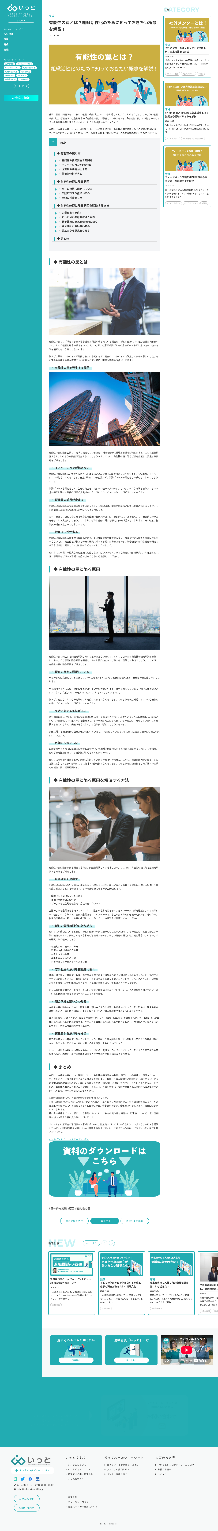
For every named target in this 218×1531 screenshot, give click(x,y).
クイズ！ (162, 1474)
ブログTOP (21, 20)
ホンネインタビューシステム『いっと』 (69, 1139)
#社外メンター (188, 73)
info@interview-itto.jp (30, 1489)
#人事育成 (187, 138)
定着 (6, 39)
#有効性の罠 (82, 1208)
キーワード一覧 (21, 86)
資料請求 (76, 1360)
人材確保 (8, 33)
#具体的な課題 (11, 71)
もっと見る (91, 1243)
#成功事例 (25, 71)
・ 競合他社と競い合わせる (74, 226)
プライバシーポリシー (79, 1501)
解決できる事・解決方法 (80, 1474)
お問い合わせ (27, 1507)
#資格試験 (199, 138)
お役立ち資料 (27, 1498)
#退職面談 (23, 79)
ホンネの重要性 (76, 1479)
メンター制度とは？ (117, 1474)
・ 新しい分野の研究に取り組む (77, 217)
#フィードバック (173, 203)
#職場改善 (9, 75)
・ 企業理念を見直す (70, 212)
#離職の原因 (10, 79)
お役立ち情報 (21, 98)
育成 (6, 44)
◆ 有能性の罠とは (69, 153)
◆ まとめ (63, 238)
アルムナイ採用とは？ (118, 1469)
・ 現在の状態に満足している (75, 188)
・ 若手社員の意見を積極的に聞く (78, 221)
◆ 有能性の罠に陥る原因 (73, 182)
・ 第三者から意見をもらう (74, 230)
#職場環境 (22, 75)
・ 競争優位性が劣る (70, 173)
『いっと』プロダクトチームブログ (176, 1464)
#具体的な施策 (29, 67)
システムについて (77, 1464)
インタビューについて (79, 1469)
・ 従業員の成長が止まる (73, 169)
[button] (112, 1243)
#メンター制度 (172, 73)
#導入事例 (206, 1311)
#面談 (204, 203)
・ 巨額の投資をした (70, 197)
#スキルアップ (172, 138)
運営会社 (72, 1497)
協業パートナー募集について (83, 1506)
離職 (6, 49)
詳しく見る (131, 1360)
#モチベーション (12, 67)
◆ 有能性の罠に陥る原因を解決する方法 (83, 205)
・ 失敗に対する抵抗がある (74, 193)
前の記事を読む (74, 1220)
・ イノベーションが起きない (75, 164)
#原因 (71, 1208)
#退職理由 (9, 63)
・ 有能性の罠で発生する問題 (75, 160)
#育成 (201, 73)
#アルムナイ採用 (25, 63)
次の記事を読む (134, 1220)
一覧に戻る (104, 1220)
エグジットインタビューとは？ (123, 1464)
